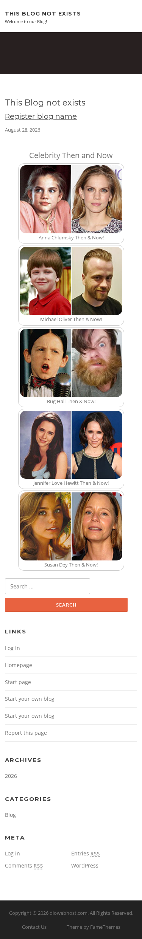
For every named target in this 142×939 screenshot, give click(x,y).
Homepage (18, 665)
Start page (18, 682)
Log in (12, 648)
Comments (24, 865)
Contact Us (34, 926)
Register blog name (41, 116)
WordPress (84, 865)
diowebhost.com (68, 913)
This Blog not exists (43, 13)
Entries (85, 853)
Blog (10, 814)
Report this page (26, 732)
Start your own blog (30, 698)
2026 (11, 775)
